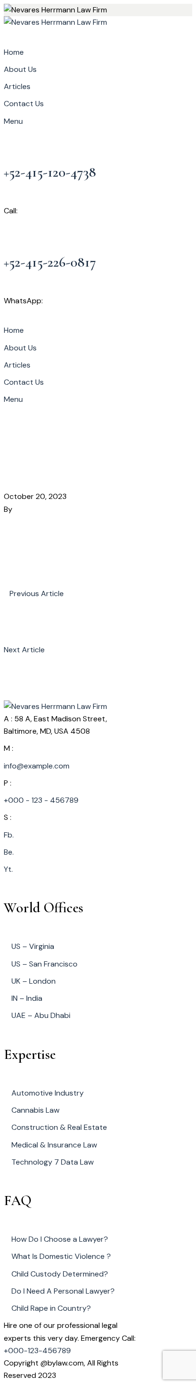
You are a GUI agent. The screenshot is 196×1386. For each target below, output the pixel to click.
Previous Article (37, 593)
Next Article (24, 650)
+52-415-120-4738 (50, 172)
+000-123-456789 (37, 1351)
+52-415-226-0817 (50, 262)
